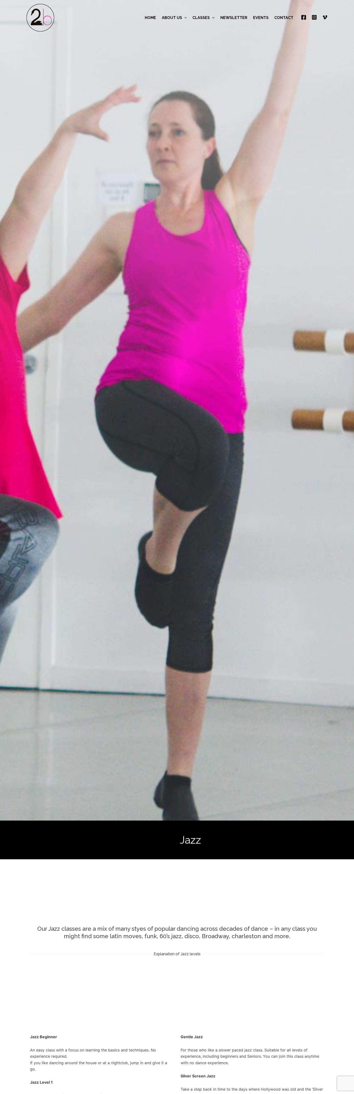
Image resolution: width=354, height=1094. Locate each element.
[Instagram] (314, 17)
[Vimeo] (325, 17)
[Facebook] (303, 17)
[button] (184, 17)
